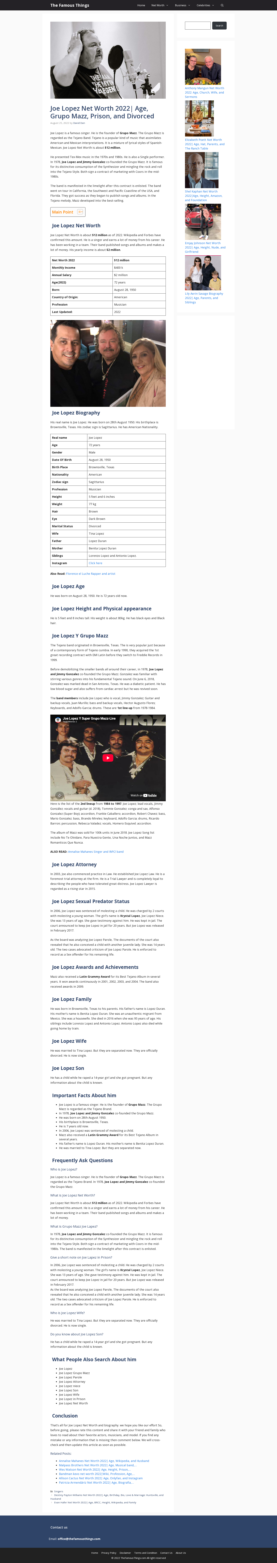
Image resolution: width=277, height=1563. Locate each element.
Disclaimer (125, 1552)
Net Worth (157, 5)
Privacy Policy (108, 1552)
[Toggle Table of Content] (78, 211)
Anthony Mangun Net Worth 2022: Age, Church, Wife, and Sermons (204, 92)
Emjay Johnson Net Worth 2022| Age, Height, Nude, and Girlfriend (205, 247)
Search (219, 25)
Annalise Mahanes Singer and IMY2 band (96, 852)
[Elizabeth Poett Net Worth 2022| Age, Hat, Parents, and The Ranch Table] (199, 119)
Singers (58, 1491)
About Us (181, 1552)
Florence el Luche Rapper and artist (90, 574)
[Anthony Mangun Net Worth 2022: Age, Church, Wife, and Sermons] (203, 67)
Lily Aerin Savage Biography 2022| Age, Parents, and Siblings (204, 298)
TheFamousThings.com (133, 1557)
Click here (95, 563)
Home (141, 5)
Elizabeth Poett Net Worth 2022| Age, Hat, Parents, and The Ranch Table (205, 144)
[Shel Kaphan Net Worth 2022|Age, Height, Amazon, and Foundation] (201, 170)
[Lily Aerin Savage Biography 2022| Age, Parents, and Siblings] (203, 273)
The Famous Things (69, 5)
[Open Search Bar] (222, 5)
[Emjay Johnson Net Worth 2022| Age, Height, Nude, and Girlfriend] (203, 222)
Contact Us (166, 1552)
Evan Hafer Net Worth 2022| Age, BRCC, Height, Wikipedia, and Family (95, 1502)
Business (180, 5)
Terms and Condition (145, 1552)
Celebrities (203, 5)
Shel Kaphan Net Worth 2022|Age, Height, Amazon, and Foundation (203, 195)
